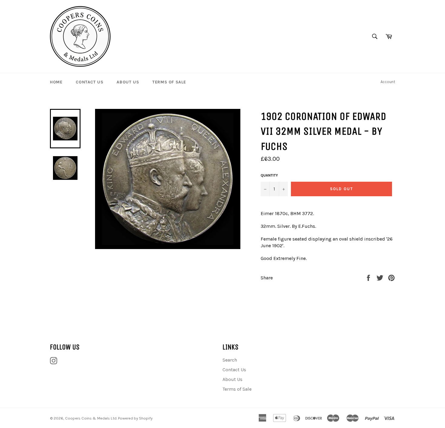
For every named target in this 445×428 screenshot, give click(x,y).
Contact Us (89, 82)
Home (56, 82)
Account (388, 81)
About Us (128, 82)
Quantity (269, 175)
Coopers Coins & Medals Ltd (91, 418)
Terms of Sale (169, 82)
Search (229, 360)
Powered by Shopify (135, 418)
